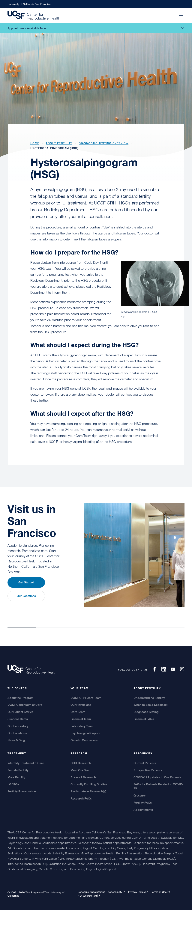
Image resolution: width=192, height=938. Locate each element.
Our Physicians (80, 705)
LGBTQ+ (13, 784)
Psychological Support (85, 733)
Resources (143, 753)
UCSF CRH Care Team (85, 698)
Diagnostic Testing (146, 712)
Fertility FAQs (143, 802)
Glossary (140, 795)
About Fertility (147, 688)
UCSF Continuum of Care (25, 705)
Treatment (17, 753)
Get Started (26, 582)
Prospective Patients (148, 770)
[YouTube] (173, 670)
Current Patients (145, 763)
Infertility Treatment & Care (26, 763)
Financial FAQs (144, 719)
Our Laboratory (18, 726)
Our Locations (26, 596)
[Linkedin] (163, 670)
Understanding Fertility (149, 698)
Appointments (143, 809)
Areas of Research (83, 777)
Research (78, 753)
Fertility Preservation (22, 791)
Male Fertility (16, 777)
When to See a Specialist (150, 705)
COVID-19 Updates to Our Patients (157, 777)
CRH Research (80, 763)
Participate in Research (86, 791)
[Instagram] (182, 670)
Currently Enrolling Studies (88, 784)
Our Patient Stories (20, 712)
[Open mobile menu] (180, 15)
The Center (17, 688)
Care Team (77, 712)
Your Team (79, 688)
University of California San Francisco (30, 4)
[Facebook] (154, 670)
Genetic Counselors (84, 740)
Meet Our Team (80, 770)
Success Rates (18, 719)
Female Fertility (18, 770)
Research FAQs (81, 798)
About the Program (21, 698)
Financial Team (80, 719)
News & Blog (16, 740)
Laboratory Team (82, 726)
